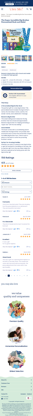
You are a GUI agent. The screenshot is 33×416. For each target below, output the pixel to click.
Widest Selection (17, 371)
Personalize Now (16, 88)
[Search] (27, 9)
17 (24, 275)
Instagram (23, 394)
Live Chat (5, 399)
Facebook (29, 394)
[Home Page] (16, 9)
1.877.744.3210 (4, 396)
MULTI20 (10, 4)
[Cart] (31, 9)
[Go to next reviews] (27, 276)
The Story (4, 103)
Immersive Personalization (16, 346)
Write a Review (16, 170)
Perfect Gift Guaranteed (17, 94)
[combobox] (16, 182)
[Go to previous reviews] (6, 276)
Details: (3, 78)
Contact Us (4, 394)
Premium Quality (16, 321)
